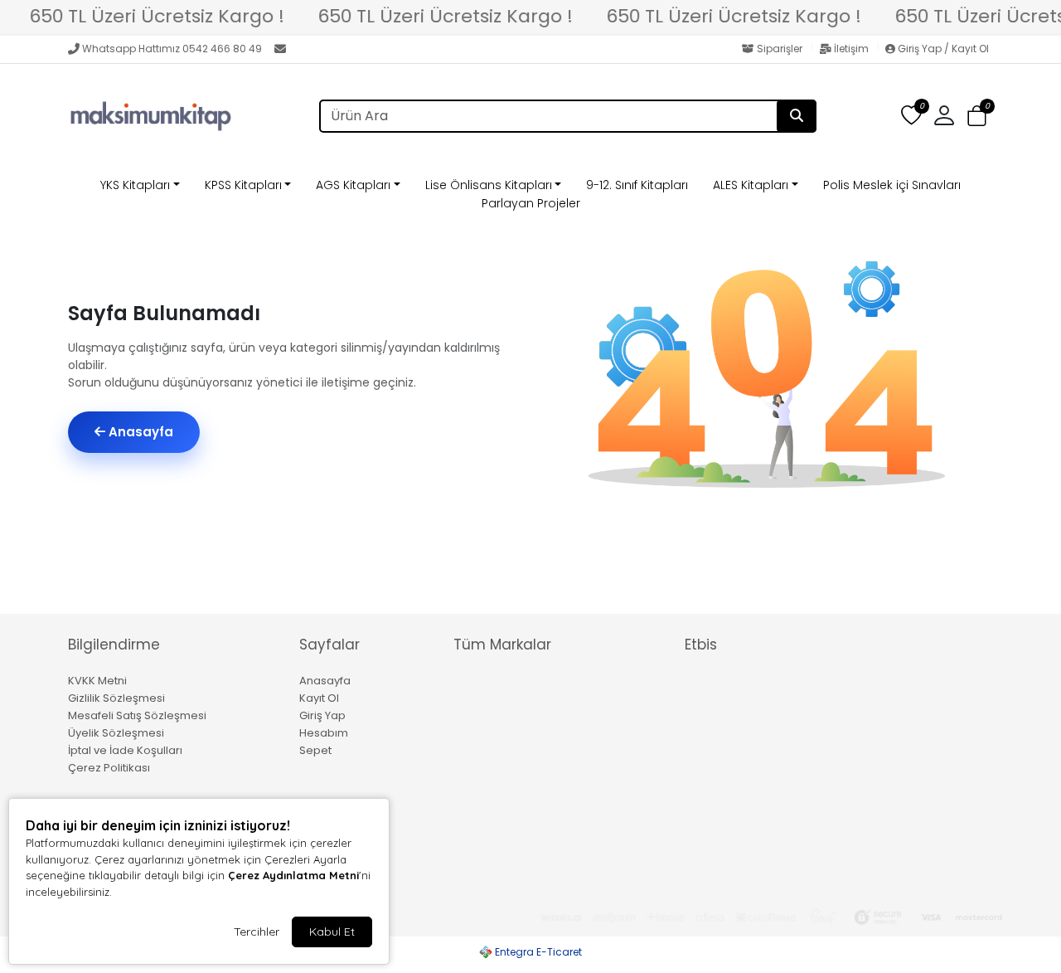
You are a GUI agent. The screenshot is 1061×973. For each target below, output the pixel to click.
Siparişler (779, 48)
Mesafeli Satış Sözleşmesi (137, 715)
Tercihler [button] (256, 931)
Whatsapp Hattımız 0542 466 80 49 (172, 48)
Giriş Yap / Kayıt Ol (942, 48)
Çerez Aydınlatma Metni (293, 875)
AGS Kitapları (353, 185)
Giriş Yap (322, 715)
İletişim (851, 48)
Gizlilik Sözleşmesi (116, 698)
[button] (977, 116)
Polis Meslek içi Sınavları (892, 185)
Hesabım (323, 733)
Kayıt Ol (319, 698)
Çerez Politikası (109, 768)
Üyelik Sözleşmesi (116, 733)
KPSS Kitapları (243, 185)
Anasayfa (139, 431)
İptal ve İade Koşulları (125, 750)
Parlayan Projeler (531, 203)
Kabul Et (332, 931)
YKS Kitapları (135, 185)
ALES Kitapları (750, 185)
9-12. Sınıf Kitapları (637, 185)
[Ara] (796, 116)
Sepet (315, 750)
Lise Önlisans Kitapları (488, 185)
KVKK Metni (97, 680)
